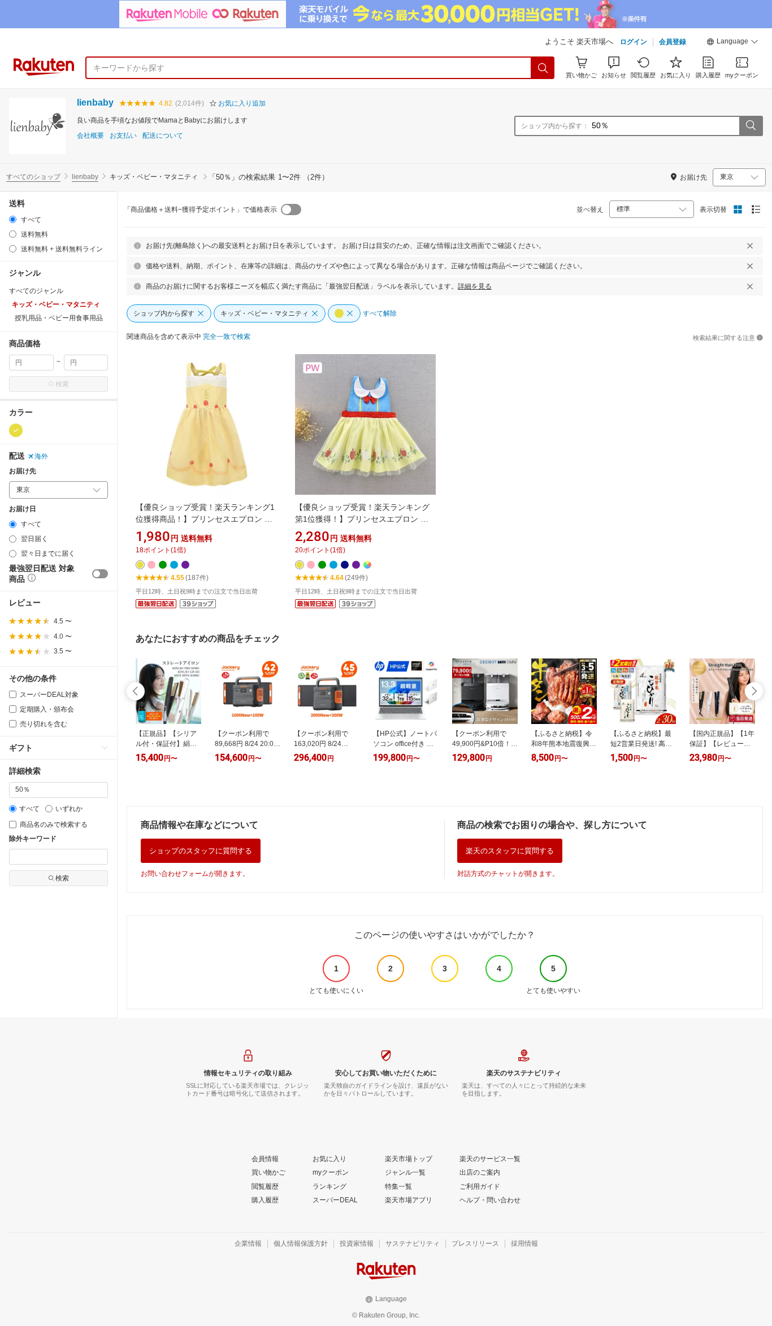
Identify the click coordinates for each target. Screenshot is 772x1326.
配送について (162, 135)
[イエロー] (16, 430)
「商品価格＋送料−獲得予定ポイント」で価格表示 (200, 209)
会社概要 (90, 135)
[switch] (100, 573)
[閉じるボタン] (750, 246)
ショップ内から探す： (555, 126)
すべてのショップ (33, 177)
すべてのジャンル (36, 291)
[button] (732, 43)
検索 (62, 384)
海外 (41, 456)
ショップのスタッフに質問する (200, 851)
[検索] (543, 67)
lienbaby (95, 102)
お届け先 (22, 471)
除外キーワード (33, 839)
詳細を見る (475, 286)
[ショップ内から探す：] (750, 126)
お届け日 (22, 509)
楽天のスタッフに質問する (510, 851)
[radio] (12, 219)
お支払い (123, 135)
